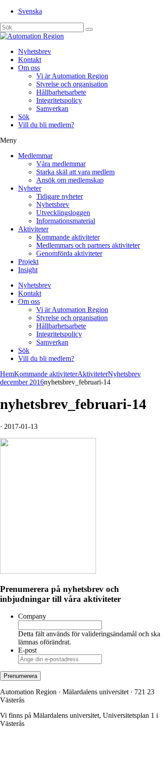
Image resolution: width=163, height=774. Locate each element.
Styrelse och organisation (72, 84)
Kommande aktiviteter (68, 237)
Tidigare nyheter (59, 196)
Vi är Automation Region (72, 76)
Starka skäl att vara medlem (75, 172)
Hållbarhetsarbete (61, 92)
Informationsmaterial (65, 221)
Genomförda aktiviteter (69, 253)
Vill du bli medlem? (46, 125)
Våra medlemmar (61, 164)
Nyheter (29, 188)
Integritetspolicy (59, 100)
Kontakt (29, 59)
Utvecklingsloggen (63, 212)
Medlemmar (35, 155)
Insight (28, 270)
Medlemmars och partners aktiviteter (88, 245)
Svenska (30, 11)
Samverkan (52, 108)
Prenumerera (20, 676)
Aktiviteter (33, 229)
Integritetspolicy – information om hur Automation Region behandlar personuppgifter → (72, 758)
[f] (89, 29)
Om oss (29, 68)
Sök (23, 116)
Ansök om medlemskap (70, 180)
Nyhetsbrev (34, 51)
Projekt (28, 261)
